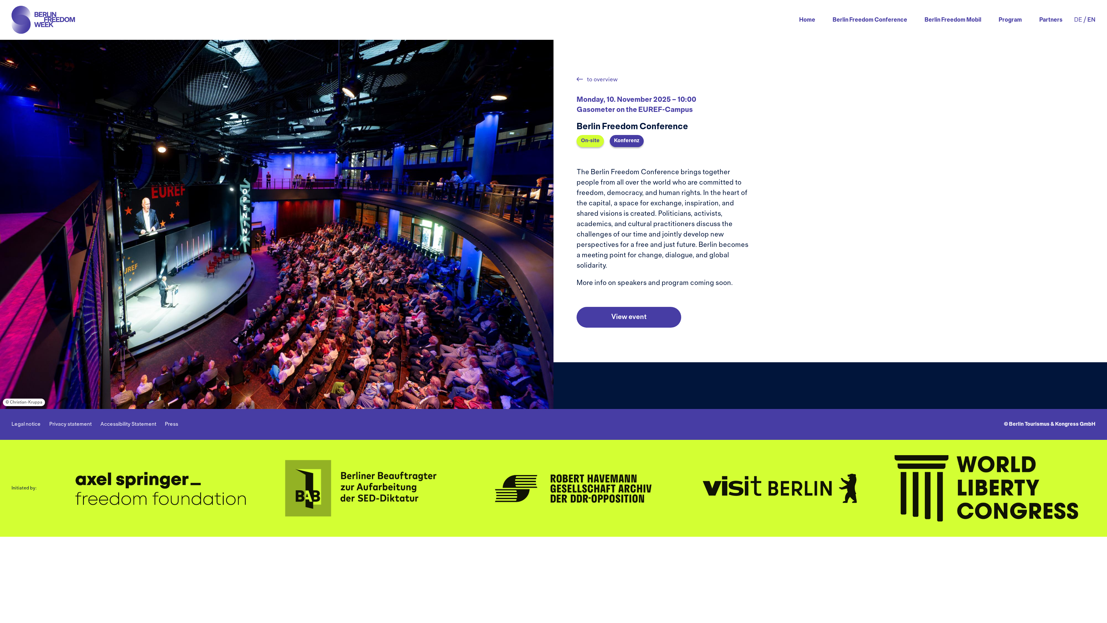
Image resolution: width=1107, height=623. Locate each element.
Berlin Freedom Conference (870, 20)
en (1091, 20)
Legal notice (26, 424)
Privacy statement (70, 424)
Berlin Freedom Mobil (953, 20)
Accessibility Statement (128, 424)
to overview (602, 79)
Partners (1051, 20)
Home (807, 20)
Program (1010, 20)
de (1078, 20)
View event (629, 317)
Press (171, 424)
